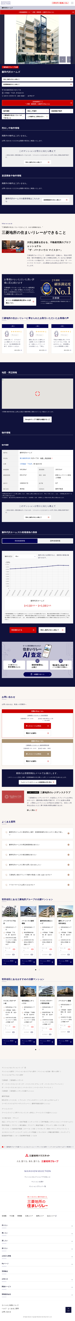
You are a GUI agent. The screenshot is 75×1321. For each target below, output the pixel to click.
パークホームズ (66, 1122)
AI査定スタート (39, 674)
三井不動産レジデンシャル (50, 1122)
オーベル (27, 1129)
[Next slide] (70, 59)
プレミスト (6, 1129)
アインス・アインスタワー (29, 1100)
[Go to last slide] (62, 59)
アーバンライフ (7, 1112)
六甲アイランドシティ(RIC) (24, 1112)
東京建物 (23, 1125)
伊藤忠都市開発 (53, 1132)
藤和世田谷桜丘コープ (46, 922)
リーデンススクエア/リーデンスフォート (16, 1103)
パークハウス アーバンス (42, 1087)
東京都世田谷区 (9, 90)
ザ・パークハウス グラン (31, 1084)
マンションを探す (8, 1071)
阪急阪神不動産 (7, 1135)
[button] (37, 833)
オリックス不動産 (30, 1132)
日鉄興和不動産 (25, 1135)
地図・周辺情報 (45, 458)
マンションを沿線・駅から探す (49, 1071)
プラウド (15, 1125)
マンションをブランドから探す (12, 1075)
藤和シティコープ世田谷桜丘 (65, 922)
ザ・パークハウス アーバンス (52, 1084)
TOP (68, 1310)
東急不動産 (40, 1125)
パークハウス (27, 1087)
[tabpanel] (37, 592)
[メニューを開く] (72, 3)
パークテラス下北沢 (9, 922)
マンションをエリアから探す (26, 1071)
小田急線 (7, 93)
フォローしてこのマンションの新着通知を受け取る (36, 782)
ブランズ (49, 1125)
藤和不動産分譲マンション (41, 1103)
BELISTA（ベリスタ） (10, 1100)
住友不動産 (23, 1122)
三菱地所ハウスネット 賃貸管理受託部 (37, 745)
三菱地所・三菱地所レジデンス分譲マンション (18, 1091)
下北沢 (13, 93)
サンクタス (42, 1132)
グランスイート (12, 1122)
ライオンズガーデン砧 (9, 1002)
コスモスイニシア (8, 1132)
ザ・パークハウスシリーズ (11, 1084)
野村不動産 (6, 1125)
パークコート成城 (65, 1001)
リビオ (34, 1135)
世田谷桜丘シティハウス (28, 1002)
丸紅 (3, 1122)
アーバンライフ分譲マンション (46, 1112)
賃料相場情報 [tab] (55, 541)
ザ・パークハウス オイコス (11, 1087)
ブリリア (31, 1125)
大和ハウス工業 (59, 1125)
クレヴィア (65, 1132)
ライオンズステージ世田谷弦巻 (46, 1002)
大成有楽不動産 (17, 1129)
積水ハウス (51, 1129)
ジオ (16, 1135)
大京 (33, 1129)
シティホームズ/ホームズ (48, 1100)
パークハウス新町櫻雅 (28, 922)
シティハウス (34, 1122)
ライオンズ (41, 1129)
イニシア (19, 1132)
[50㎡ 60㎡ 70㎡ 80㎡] (25, 556)
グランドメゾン (62, 1129)
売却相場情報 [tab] (20, 541)
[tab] (35, 969)
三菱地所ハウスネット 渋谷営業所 (37, 715)
